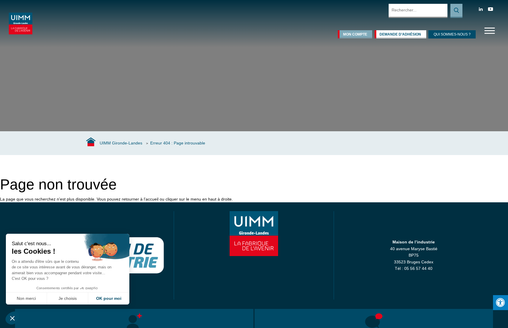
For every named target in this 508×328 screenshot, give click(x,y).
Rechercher (456, 11)
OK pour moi (108, 298)
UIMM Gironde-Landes (121, 143)
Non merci (26, 298)
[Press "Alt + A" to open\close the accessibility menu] (500, 302)
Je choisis (68, 298)
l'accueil (151, 199)
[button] (12, 318)
